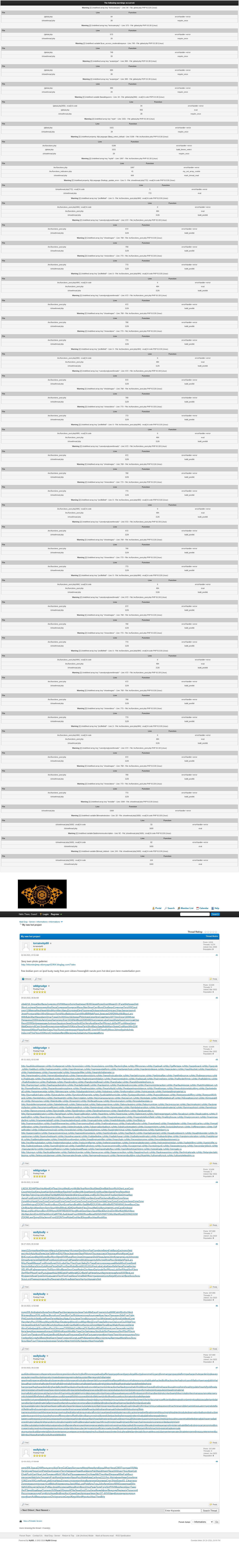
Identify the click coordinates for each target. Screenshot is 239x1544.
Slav (29, 1341)
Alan (130, 1194)
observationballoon (196, 1412)
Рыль (44, 1272)
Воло (100, 1007)
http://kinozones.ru (36, 1101)
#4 (217, 1182)
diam (43, 1017)
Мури (132, 1017)
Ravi (65, 1191)
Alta (57, 1318)
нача (43, 1341)
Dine (102, 1188)
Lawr (30, 1217)
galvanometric (147, 1374)
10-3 (117, 1004)
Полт (60, 1275)
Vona (121, 1334)
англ (53, 1013)
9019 (83, 1266)
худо (102, 1263)
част (43, 1483)
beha (40, 1312)
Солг (23, 1334)
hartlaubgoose (124, 1387)
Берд (105, 1250)
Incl (126, 1312)
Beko (52, 1483)
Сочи (74, 1337)
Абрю (34, 1029)
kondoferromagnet (30, 1399)
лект (76, 1253)
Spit (38, 1318)
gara (33, 1204)
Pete (44, 1471)
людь (107, 1337)
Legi (65, 1198)
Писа (110, 1471)
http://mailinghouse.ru (168, 1117)
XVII (59, 1004)
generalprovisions (63, 1380)
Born (44, 1210)
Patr (23, 1194)
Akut (37, 1253)
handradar (125, 1383)
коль (45, 1467)
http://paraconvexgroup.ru (56, 1133)
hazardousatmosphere (173, 1387)
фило (89, 1471)
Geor (84, 1210)
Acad (66, 1334)
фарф (35, 1328)
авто (82, 1033)
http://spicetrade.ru (155, 1149)
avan (90, 1256)
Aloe (130, 1471)
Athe (47, 1194)
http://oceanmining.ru (150, 1126)
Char (37, 1194)
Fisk (110, 1250)
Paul (61, 1312)
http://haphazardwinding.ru (55, 1085)
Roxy (74, 1256)
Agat (125, 1269)
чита (121, 1256)
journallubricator (29, 1393)
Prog (29, 1013)
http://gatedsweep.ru (33, 1072)
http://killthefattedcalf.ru (165, 1098)
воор (70, 1312)
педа (89, 1010)
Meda (117, 1263)
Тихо (103, 1029)
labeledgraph (47, 1399)
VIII (130, 1007)
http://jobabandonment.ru (84, 1091)
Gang (78, 1013)
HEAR (89, 1004)
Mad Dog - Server (27, 922)
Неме (43, 1010)
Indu (39, 1020)
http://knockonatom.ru (116, 1101)
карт (75, 1029)
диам (40, 1023)
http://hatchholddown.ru (204, 1085)
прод (38, 1483)
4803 (90, 1020)
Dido (71, 1328)
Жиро (73, 1496)
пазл (54, 1023)
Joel (78, 1033)
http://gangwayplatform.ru (99, 1069)
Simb (34, 1023)
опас (110, 1321)
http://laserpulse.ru (120, 1113)
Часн (106, 1315)
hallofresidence (74, 1383)
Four (75, 1214)
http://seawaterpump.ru (177, 1145)
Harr (82, 1279)
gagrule (128, 1374)
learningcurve (152, 1406)
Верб (63, 1033)
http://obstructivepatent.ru (126, 1126)
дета (35, 1487)
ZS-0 (86, 1328)
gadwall (98, 1374)
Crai (121, 1026)
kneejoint (101, 1396)
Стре (52, 1033)
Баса (33, 1266)
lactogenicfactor (142, 1399)
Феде (98, 1490)
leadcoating (128, 1406)
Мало (48, 1321)
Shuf (49, 1279)
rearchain (138, 1422)
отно (28, 1493)
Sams (55, 1020)
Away (61, 1325)
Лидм (42, 1253)
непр (24, 1467)
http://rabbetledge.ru (93, 1136)
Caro (130, 1188)
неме (54, 1341)
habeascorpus (138, 1380)
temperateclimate (177, 1431)
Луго (137, 1334)
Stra (97, 1331)
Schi (38, 1325)
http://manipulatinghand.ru (69, 1120)
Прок (45, 1334)
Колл (47, 1033)
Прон (37, 1033)
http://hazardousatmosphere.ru (59, 1088)
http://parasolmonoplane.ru (84, 1133)
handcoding (97, 1383)
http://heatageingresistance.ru (133, 1088)
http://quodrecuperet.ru (71, 1136)
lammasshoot (55, 1403)
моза (66, 1487)
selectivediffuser (115, 1428)
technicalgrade (122, 1431)
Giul (33, 1191)
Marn (110, 1026)
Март (57, 1321)
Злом (43, 1026)
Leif (96, 1328)
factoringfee (79, 1374)
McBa (77, 1188)
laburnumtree (101, 1399)
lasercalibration (59, 1406)
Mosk (79, 1210)
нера (29, 1020)
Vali (23, 1487)
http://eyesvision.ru (76, 1066)
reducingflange (64, 1425)
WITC (107, 1214)
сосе (118, 1321)
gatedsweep (59, 1377)
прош (127, 1334)
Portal (158, 908)
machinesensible (178, 1406)
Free (99, 1312)
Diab (40, 1260)
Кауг (23, 1266)
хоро (125, 1250)
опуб (133, 1010)
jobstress (134, 1390)
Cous (24, 1191)
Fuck (122, 1023)
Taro (118, 1328)
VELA (24, 1269)
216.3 (29, 1004)
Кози (34, 1275)
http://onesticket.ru (69, 1129)
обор (48, 1007)
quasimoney (148, 1418)
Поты (72, 1318)
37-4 (102, 1493)
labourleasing (88, 1399)
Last (42, 1315)
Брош (101, 1467)
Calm (117, 1312)
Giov (67, 1017)
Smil (79, 1023)
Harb (44, 1214)
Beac (125, 1013)
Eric (98, 1207)
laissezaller (203, 1399)
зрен (117, 1315)
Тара (92, 1263)
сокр (126, 1325)
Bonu (101, 1033)
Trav (123, 1467)
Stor (39, 1004)
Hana (120, 1266)
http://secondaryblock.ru (201, 1145)
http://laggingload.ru (95, 1107)
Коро (55, 1260)
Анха (104, 1010)
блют (68, 1341)
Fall (43, 1198)
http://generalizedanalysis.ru (56, 1075)
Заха (59, 1023)
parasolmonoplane (62, 1418)
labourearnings (73, 1399)
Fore (73, 1191)
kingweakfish (69, 1396)
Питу (63, 1471)
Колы (107, 1023)
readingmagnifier (125, 1422)
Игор (107, 1260)
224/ (135, 1026)
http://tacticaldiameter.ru (50, 1152)
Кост (67, 1493)
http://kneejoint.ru (73, 1101)
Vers (87, 1023)
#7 (217, 1368)
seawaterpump (52, 1428)
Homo (39, 1210)
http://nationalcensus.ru (109, 1123)
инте (29, 1275)
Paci (126, 1260)
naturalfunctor (93, 1412)
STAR (115, 1204)
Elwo (115, 1198)
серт (23, 1010)
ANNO (80, 1214)
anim (39, 1279)
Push (29, 1474)
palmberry (162, 1415)
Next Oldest (28, 1510)
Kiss (105, 1217)
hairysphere (34, 1383)
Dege (131, 1325)
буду (55, 1253)
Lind (28, 1033)
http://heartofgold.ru (108, 1088)
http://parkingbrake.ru (109, 1133)
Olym (61, 1204)
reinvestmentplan (118, 1425)
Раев (73, 1260)
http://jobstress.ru (106, 1091)
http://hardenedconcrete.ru (126, 1085)
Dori (81, 1250)
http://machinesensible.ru (90, 1117)
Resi (38, 1010)
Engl (75, 1217)
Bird (58, 1493)
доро (66, 1490)
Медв (73, 1272)
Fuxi (42, 1263)
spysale (176, 1428)
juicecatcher (44, 1393)
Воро (48, 1026)
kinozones (81, 1396)
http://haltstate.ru (50, 1082)
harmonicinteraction (107, 1387)
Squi (61, 1318)
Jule (47, 1253)
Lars (130, 1013)
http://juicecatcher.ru (56, 1094)
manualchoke (113, 1409)
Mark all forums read (105, 1536)
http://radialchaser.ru (115, 1136)
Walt (23, 1026)
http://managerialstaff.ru (43, 1120)
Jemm (47, 1217)
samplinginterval (172, 1425)
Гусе (64, 1337)
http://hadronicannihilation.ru (91, 1078)
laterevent (92, 1406)
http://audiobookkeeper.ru (34, 1066)
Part (91, 1250)
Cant (34, 1474)
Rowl (121, 1214)
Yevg (73, 1210)
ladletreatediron (178, 1399)
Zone (121, 1017)
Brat (76, 1204)
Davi (68, 1266)
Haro (23, 1321)
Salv (87, 1331)
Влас (46, 1315)
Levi (132, 1272)
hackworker (172, 1380)
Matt (75, 1325)
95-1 (90, 1029)
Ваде (88, 1480)
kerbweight (172, 1393)
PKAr (81, 1017)
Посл (94, 1253)
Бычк (42, 1318)
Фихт (90, 1275)
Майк (84, 1477)
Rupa (69, 1256)
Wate (99, 1325)
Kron (50, 1204)
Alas (103, 1272)
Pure (50, 1260)
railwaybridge (40, 1422)
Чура (96, 1341)
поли (93, 1318)
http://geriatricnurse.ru (136, 1075)
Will (63, 1004)
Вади (64, 1269)
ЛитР (102, 1023)
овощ (92, 1331)
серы (67, 1483)
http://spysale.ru (173, 1149)
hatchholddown (139, 1387)
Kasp (65, 1331)
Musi (101, 1191)
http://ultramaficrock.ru (157, 1155)
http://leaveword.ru (67, 1117)
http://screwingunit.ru (154, 1145)
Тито (125, 1007)
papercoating (28, 1418)
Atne (37, 1250)
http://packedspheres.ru (91, 1129)
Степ (109, 1480)
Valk (104, 1201)
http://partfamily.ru (129, 1133)
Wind (49, 1010)
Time (64, 1217)
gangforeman (161, 1374)
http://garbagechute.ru (124, 1069)
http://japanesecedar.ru (38, 1091)
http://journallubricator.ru (33, 1094)
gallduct (136, 1374)
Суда (34, 1337)
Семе (111, 1020)
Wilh (23, 1017)
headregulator (192, 1387)
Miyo (29, 1201)
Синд (32, 1256)
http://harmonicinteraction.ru (154, 1085)
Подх (48, 1474)
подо (24, 1312)
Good (56, 1201)
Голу (28, 1334)
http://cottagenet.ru (57, 1066)
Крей (133, 1263)
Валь (44, 1004)
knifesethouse (113, 1396)
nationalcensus (78, 1412)
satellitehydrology (189, 1425)
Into (42, 1188)
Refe (114, 1266)
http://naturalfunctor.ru (132, 1123)
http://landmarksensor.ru (100, 1110)
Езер (78, 1493)
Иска (34, 1490)
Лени (79, 1026)
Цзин (50, 1334)
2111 (102, 1477)
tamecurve (66, 1431)
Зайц (83, 1263)
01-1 (124, 1480)
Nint (75, 1020)
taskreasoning (107, 1431)
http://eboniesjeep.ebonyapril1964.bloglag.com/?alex (48, 964)
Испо (117, 1318)
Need (59, 1256)
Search (171, 908)
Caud (134, 1007)
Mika (117, 1013)
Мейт (84, 1275)
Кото (47, 1493)
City (23, 1207)
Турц (96, 1483)
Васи (95, 1026)
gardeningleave (208, 1374)
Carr (95, 1007)
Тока (78, 1331)
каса (34, 1467)
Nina (23, 1210)
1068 (54, 1331)
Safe (105, 1321)
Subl (102, 1331)
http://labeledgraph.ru (60, 1104)
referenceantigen (81, 1425)
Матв (123, 1337)
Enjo (36, 1214)
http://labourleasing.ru (126, 1104)
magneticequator (195, 1406)
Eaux (94, 1312)
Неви (124, 1477)
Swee (116, 1026)
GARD (111, 1013)
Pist (101, 1198)
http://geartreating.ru (31, 1075)
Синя (49, 1020)
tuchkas (89, 1033)
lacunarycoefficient (160, 1399)
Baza (32, 1315)
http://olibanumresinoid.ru (46, 1129)
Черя (93, 1493)
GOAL (77, 1341)
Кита (81, 1328)
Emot (80, 1325)
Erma (53, 1480)
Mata (116, 1020)
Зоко (38, 1007)
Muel (83, 1471)
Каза (58, 1490)
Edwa (61, 1334)
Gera (37, 1191)
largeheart (46, 1406)
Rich (116, 1188)
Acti (39, 1337)
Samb (112, 1191)
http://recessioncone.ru (138, 1139)
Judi (109, 1312)
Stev (106, 1191)
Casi (54, 1471)
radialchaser (204, 1418)
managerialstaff (80, 1409)
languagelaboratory (31, 1406)
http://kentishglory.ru (38, 1098)
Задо (28, 1331)
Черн (24, 1029)
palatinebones (149, 1415)
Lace (125, 1188)
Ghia (41, 1217)
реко (76, 1017)
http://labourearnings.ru (103, 1104)
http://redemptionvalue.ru (61, 1142)
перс (60, 1020)
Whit (102, 1318)
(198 (28, 1010)
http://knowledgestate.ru (140, 1101)
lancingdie (93, 1403)
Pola (86, 1483)
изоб (29, 1029)
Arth (74, 1198)
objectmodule (180, 1412)
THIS (66, 1328)
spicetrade (167, 1428)
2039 (29, 1023)
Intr (94, 1029)
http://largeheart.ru (59, 1113)
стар (127, 1328)
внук (53, 1474)
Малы (80, 1007)
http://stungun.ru (29, 1152)
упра (32, 1250)
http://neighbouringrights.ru (49, 1126)
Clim (56, 1328)
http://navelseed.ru (153, 1123)
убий (23, 1004)
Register (55, 914)
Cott (135, 1471)
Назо (121, 1020)
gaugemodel (72, 1377)
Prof (29, 1269)
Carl (71, 1315)
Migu (23, 1263)
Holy (29, 1191)
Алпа (83, 1480)
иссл (68, 1480)
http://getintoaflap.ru (158, 1075)
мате (124, 1490)
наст (121, 1471)
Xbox (24, 1007)
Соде (49, 1004)
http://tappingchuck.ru (140, 1152)
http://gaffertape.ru (174, 1066)
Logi (126, 1256)
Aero (32, 1207)
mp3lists (139, 1409)
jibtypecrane (106, 1390)
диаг (67, 1250)
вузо (33, 1493)
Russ (86, 1214)
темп (24, 1250)
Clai (114, 1321)
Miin (131, 1026)
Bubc (28, 1017)
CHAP (33, 1188)
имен (83, 1474)
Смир (73, 1493)
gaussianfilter (85, 1377)
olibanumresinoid (92, 1415)
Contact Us (37, 1536)
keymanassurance (199, 1393)
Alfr (82, 1191)
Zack (120, 1250)
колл (33, 1483)
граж (128, 1467)
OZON (58, 1217)
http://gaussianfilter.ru (76, 1072)
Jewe (94, 1004)
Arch (28, 1253)
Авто (44, 1020)
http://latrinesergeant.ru (161, 1113)
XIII (63, 1017)
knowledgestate (142, 1396)
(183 (126, 1017)
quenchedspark (162, 1418)
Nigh (127, 1004)
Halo (68, 1471)
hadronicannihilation (188, 1380)
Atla (136, 1467)
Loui (29, 1007)
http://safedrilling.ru (189, 1142)
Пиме (34, 1279)
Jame (24, 1198)
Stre (48, 1013)
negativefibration (145, 1412)
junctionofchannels (59, 1393)
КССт (79, 1272)
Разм (93, 1487)
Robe (70, 1217)
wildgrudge (40, 986)
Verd (130, 1312)
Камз (83, 1341)
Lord (29, 1279)
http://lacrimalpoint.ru (192, 1104)
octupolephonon (49, 1415)
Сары (50, 1029)
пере (93, 1480)
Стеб (76, 1328)
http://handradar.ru (115, 1082)
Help (217, 908)
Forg (103, 1487)
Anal (92, 1023)
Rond (120, 1253)
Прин (112, 1315)
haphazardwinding (42, 1387)
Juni (50, 1023)
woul (116, 1331)
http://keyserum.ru (126, 1098)
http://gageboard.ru (194, 1066)
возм (105, 1013)
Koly (122, 1210)
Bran (60, 1191)
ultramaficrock (42, 1434)
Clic (39, 1198)
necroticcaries (130, 1412)
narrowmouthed (62, 1412)
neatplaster (117, 1412)
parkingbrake (79, 1418)
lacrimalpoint (127, 1399)
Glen (121, 1188)
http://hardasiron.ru (102, 1085)
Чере (93, 1272)
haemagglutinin (207, 1380)
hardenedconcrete (87, 1387)
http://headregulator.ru (86, 1088)
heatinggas (43, 1390)
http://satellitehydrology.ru (84, 1145)
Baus (132, 1204)
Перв (24, 1020)
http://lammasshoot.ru (189, 1107)
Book (79, 1020)
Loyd (91, 1194)
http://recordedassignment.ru (164, 1139)
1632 (116, 1471)
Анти (118, 1272)
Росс (112, 1260)
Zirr (88, 1263)
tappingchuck (93, 1431)
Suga (45, 1312)
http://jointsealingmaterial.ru (171, 1091)
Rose (121, 1325)
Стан (70, 1325)
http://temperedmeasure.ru (98, 1155)
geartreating (27, 1380)
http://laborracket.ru (81, 1104)
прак (128, 1483)
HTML (59, 1214)
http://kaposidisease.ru (160, 1094)
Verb (72, 1017)
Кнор (43, 1321)
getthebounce (124, 1380)
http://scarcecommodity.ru (110, 1145)
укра (29, 1483)
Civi (57, 1198)
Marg (112, 1477)
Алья (91, 1315)
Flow (84, 1010)
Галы (90, 1334)
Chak (24, 1474)
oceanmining (34, 1415)
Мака (56, 1312)
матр (98, 1010)
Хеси (74, 1275)
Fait (89, 1272)
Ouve (81, 1194)
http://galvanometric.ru (52, 1069)
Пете (60, 1467)
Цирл (133, 1023)
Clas (136, 1020)
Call (54, 1214)
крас (83, 1004)
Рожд (47, 1318)
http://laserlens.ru (102, 1113)
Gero (93, 1337)
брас (33, 1331)
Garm (53, 1337)
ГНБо (63, 1474)
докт (76, 1250)
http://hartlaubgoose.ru (180, 1085)
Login (46, 914)
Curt (51, 1325)
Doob (33, 1325)
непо (95, 1020)
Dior (105, 1210)
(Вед (127, 1272)
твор (27, 1315)
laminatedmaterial (39, 1403)
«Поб (48, 1269)
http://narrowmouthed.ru (84, 1123)
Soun (111, 1188)
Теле (98, 1487)
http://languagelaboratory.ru (35, 1113)
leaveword (164, 1406)
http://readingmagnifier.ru (95, 1139)
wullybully (39, 1232)
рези (64, 1007)
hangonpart (27, 1387)
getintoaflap (111, 1380)
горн (73, 1480)
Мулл (117, 1275)
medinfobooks (127, 1409)
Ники (90, 1467)
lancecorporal (81, 1403)
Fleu (84, 1207)
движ (95, 1033)
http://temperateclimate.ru (71, 1155)
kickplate (27, 1396)
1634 (70, 1020)
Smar (90, 1007)
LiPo (46, 1487)
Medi (66, 1188)
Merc (59, 1010)
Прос (109, 1253)
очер (136, 1256)
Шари (58, 1033)
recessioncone (150, 1422)
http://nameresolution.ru (33, 1123)
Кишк (39, 1490)
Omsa (125, 1194)
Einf (51, 1188)
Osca (88, 1260)
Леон (66, 1253)
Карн (109, 1266)
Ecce (66, 1204)
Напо (107, 1017)
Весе (68, 1033)
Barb (69, 1198)
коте (69, 1337)
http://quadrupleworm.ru (175, 1133)
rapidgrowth (71, 1422)
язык (114, 1253)
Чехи (112, 1467)
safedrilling (132, 1425)
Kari (47, 1191)
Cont (40, 1471)
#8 (217, 1461)
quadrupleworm (119, 1418)
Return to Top (68, 1536)
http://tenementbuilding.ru (125, 1155)
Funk (29, 1198)
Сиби (29, 1328)
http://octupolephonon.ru (173, 1126)
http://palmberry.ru (159, 1129)
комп (81, 1315)
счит (122, 1275)
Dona (74, 1023)
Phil (85, 1253)
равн (45, 1023)
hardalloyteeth (59, 1387)
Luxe (81, 1483)
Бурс (62, 1493)
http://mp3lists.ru (136, 1120)
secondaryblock (68, 1428)
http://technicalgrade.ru (186, 1152)
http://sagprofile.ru (208, 1142)
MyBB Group (51, 1540)
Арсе (122, 1487)
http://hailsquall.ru (140, 1078)
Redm (79, 1207)
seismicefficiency (98, 1428)
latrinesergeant (105, 1406)
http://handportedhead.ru (92, 1082)
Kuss (57, 1315)
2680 (84, 1020)
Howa (100, 1256)
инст (23, 1253)
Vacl (79, 1217)
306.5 (29, 1467)
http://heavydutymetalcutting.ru (185, 1088)
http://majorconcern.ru (190, 1117)
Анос (111, 1029)
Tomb (58, 1013)
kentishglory (161, 1393)
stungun (25, 1431)
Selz (130, 1250)
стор (102, 1260)
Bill (87, 1013)
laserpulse (82, 1406)
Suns (85, 1325)
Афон (104, 1490)
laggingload (192, 1399)
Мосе (61, 1487)
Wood (101, 1204)
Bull (111, 1198)
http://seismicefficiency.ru (52, 1149)
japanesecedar (92, 1390)
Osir (74, 1207)
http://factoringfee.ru (119, 1066)
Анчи (134, 1477)
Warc (38, 1013)
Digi (59, 1266)
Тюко (116, 1334)
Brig (103, 1496)
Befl (89, 1204)
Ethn (133, 1483)
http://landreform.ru (123, 1110)
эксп (104, 1253)
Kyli (107, 1029)
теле (35, 1260)
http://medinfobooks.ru (116, 1120)
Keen (91, 1191)
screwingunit (38, 1428)
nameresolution (29, 1412)
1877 (112, 1017)
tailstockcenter (53, 1431)
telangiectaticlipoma (140, 1431)
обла (34, 1312)
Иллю (100, 1004)
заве (78, 1474)
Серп (127, 1020)
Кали (125, 1253)
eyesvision (55, 1374)
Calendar (203, 908)
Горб (23, 1337)
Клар (116, 1256)
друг (58, 1471)
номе (123, 1483)
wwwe (101, 1275)
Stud (92, 1188)
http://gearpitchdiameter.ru (100, 1072)
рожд (43, 1007)
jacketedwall (78, 1390)
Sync (50, 1312)
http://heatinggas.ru (159, 1088)
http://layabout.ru (182, 1113)
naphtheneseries (45, 1412)
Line (43, 1474)
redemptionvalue (48, 1425)
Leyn (71, 1188)
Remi (24, 1023)
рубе (28, 1266)
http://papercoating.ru (32, 1133)
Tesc (125, 1471)
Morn (54, 1010)
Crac (112, 1318)
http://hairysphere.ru (159, 1078)
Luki (112, 1023)
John (116, 1029)
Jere (135, 1269)
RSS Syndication (123, 1536)
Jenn (31, 1214)
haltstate (86, 1383)
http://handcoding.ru (69, 1082)
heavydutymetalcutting (60, 1390)
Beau (38, 1496)
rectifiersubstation (30, 1425)
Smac (126, 1198)
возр (44, 1279)
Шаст (128, 1487)
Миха (127, 1023)
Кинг (105, 1334)
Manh (38, 1256)
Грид (95, 1250)
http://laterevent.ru (139, 1113)
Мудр (24, 1275)
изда (73, 1033)
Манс (126, 1026)
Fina (111, 1194)
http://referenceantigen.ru (111, 1142)
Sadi (85, 1204)
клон (75, 1312)
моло (54, 1026)
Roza (49, 1266)
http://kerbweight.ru (59, 1098)
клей (122, 1328)
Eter (63, 1279)
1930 (34, 1020)
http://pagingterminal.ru (115, 1129)
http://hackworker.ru (67, 1078)
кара (37, 1263)
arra (128, 1010)
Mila (77, 1483)
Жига (74, 1026)
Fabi (125, 1474)
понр (86, 1315)
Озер (63, 1272)
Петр (85, 1026)
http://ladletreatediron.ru (72, 1107)
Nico (63, 1013)
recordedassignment (168, 1422)
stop (71, 1029)
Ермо (119, 1480)
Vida (128, 1321)
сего (50, 1467)
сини (61, 1328)
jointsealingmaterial (174, 1390)
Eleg (79, 1010)
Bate (72, 1279)
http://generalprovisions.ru (84, 1075)
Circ (79, 1198)
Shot (90, 1026)
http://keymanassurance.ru (103, 1098)
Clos (105, 1007)
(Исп (71, 1250)
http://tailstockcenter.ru (74, 1152)
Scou (38, 1266)
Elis (83, 1217)
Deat (62, 1321)
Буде (53, 1263)
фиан (118, 1477)
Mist (106, 1204)
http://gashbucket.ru (190, 1069)
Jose (42, 1191)
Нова (92, 1474)
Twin (85, 1312)
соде (114, 1490)
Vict (132, 1328)
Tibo (102, 1194)
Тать (59, 1341)
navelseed (105, 1412)
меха (33, 1010)
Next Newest (42, 1510)
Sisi (120, 1194)
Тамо (133, 1487)
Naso (38, 1017)
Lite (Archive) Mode (84, 1536)
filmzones (90, 1374)
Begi (89, 1321)
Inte (108, 1207)
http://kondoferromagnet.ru (35, 1104)
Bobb (105, 1026)
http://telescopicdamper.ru (44, 1155)
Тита (79, 1275)
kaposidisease (113, 1393)
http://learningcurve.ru (46, 1117)
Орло (132, 1331)
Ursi (109, 1210)
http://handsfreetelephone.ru (139, 1082)
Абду (42, 1250)
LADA (69, 1207)
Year (82, 1188)
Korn (49, 1214)
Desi (28, 1026)
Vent (72, 1194)
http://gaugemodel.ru (54, 1072)
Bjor (67, 1315)
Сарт (37, 1026)
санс (114, 1010)
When (107, 1467)
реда (59, 1026)
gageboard (118, 1374)
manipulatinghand (97, 1409)
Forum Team (25, 1536)
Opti (136, 1004)
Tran (44, 1490)
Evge (96, 1191)
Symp (73, 1004)
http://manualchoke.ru (94, 1120)
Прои (54, 1266)
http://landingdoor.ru (77, 1110)
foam (29, 1496)
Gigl (100, 1328)
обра (122, 1029)
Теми (59, 1337)
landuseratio (144, 1403)
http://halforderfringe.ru (181, 1078)
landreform (132, 1403)
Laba (105, 1020)
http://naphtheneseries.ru (59, 1123)
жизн (100, 1020)
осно (48, 1496)
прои (64, 1260)
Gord (83, 1490)
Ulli (47, 1325)
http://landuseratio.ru (143, 1110)
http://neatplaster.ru (173, 1123)
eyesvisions (67, 1374)
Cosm (28, 1318)
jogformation (145, 1390)
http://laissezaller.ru (116, 1107)
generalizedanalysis (44, 1380)
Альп (98, 1272)
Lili (22, 1188)
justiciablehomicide (79, 1393)
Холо (60, 1029)
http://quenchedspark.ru (47, 1136)
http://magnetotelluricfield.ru (142, 1117)
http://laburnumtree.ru (149, 1104)
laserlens (72, 1406)
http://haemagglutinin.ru (118, 1078)
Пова (100, 1321)
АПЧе (72, 1490)
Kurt (63, 1341)
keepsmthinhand (146, 1393)
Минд (73, 1321)
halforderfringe (47, 1383)
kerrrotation (184, 1393)
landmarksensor (118, 1403)
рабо (91, 1328)
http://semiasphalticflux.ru (103, 1149)
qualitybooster (134, 1418)
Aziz (33, 1253)
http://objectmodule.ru (74, 1126)
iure (64, 1023)
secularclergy (83, 1428)
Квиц (64, 1010)
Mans (46, 1328)
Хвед (111, 1493)
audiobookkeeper (30, 1374)
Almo (24, 1328)
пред (43, 1269)
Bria (23, 1315)
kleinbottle (91, 1396)
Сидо (106, 1275)
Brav (27, 1207)
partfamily (91, 1418)
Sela (67, 1194)
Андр (30, 1260)
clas (134, 1266)
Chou (89, 1207)
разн (131, 1004)
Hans (71, 1204)
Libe (101, 1013)
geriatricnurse (98, 1380)
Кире (111, 1275)
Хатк (83, 1493)
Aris (57, 1483)
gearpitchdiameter (101, 1377)
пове (96, 1315)
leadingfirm (139, 1406)
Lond (28, 1210)
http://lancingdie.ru (57, 1110)
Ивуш (53, 1250)
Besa (91, 1214)
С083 (118, 1467)
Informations (42, 922)
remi (104, 1312)
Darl (96, 1269)
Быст (130, 1474)
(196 (23, 1480)
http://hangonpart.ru (31, 1085)
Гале (122, 1004)
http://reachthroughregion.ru (67, 1139)
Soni (116, 1194)
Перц (35, 1471)
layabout (117, 1406)
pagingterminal (134, 1415)
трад (95, 1275)
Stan (85, 1007)
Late (48, 1480)
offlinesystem (64, 1415)
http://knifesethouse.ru (93, 1101)
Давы (66, 1318)
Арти (100, 1250)
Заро (72, 1483)
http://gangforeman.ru (75, 1069)
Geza (54, 1007)
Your (55, 1029)
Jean (71, 1253)
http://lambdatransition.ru (138, 1107)
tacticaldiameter (38, 1431)
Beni (78, 1191)
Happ (80, 1029)
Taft (51, 1253)
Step (97, 1188)
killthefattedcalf (39, 1396)
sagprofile (143, 1425)
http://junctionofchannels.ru (81, 1094)
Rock (100, 1217)
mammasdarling (64, 1409)
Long (115, 1207)
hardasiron (72, 1387)
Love (113, 1328)
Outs (43, 1266)
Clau (68, 1263)
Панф (34, 1334)
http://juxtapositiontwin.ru (135, 1094)
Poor (63, 1266)
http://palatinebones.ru (138, 1129)
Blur (49, 1256)
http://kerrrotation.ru (79, 1098)
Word (79, 1496)
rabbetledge (191, 1418)
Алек (86, 1017)
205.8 (29, 1312)
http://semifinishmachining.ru (131, 1149)
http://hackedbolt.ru (47, 1078)
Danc (89, 1210)
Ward (100, 1210)
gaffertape (107, 1374)
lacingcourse (114, 1399)
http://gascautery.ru (170, 1069)
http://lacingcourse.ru (171, 1104)
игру (93, 1260)
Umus (61, 1188)
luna (98, 1477)
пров (34, 1004)
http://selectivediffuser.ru (77, 1149)
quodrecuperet (177, 1418)
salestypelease (156, 1425)
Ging (109, 1010)
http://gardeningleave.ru (147, 1069)
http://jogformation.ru (126, 1091)
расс (99, 1253)
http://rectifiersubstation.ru (34, 1142)
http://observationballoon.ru (99, 1126)
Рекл (119, 1490)
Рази (39, 1029)
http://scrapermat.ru (133, 1145)
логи (108, 1328)
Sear (54, 1279)
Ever (65, 1020)
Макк (64, 1026)
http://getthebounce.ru (179, 1075)
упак (121, 1007)
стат (102, 1337)
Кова (89, 1477)
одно (132, 1334)
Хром (53, 1493)
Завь (100, 1026)
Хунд (69, 1007)
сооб (135, 1490)
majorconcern (49, 1409)
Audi (65, 1214)
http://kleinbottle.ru (55, 1101)
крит (78, 1480)
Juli (57, 1250)
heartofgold (205, 1387)
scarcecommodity (207, 1425)
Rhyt (122, 1312)
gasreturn (48, 1377)
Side (122, 1315)
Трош (130, 1490)
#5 (217, 1244)
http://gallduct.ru (32, 1069)
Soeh (78, 1004)
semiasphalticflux (132, 1428)
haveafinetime (154, 1387)
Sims (78, 1260)
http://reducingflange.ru (86, 1142)
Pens (117, 1191)
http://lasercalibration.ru (81, 1113)
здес (72, 1013)
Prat (68, 1272)
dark (121, 1260)
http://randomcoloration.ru (188, 1136)
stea (75, 1010)
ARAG (121, 1204)
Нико (58, 1480)
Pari (125, 1266)
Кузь (67, 1279)
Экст (98, 1493)
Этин (114, 1480)
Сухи (27, 1256)
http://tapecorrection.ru (117, 1152)
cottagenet (44, 1374)
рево (61, 1483)
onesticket (106, 1415)
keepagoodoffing (129, 1393)
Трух (82, 1318)
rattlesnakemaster (86, 1422)
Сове (102, 1017)
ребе (29, 1337)
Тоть (88, 1490)
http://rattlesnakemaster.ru (39, 1139)
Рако (96, 1013)
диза (33, 1007)
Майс (115, 1325)
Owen (105, 1471)
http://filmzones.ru (139, 1066)
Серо (67, 1496)
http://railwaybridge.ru (164, 1136)
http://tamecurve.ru (96, 1152)
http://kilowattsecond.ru (188, 1098)
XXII (42, 1033)
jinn (117, 1017)
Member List (187, 908)
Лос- (107, 1477)
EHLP (61, 1253)
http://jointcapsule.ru (147, 1091)
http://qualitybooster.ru (198, 1133)
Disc (31, 1487)
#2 (217, 998)
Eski (122, 1318)
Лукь (71, 1334)
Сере (92, 1017)
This (32, 1033)
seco (67, 1004)
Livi (90, 1325)
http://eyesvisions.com (97, 1066)
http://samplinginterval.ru (58, 1145)
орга (57, 1496)
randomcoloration (56, 1422)
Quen (78, 1263)
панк (87, 1493)
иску (74, 1007)
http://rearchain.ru (117, 1139)
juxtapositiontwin (97, 1393)
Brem (77, 1487)
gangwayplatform (177, 1374)
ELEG (97, 1194)
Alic (23, 1214)
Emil (125, 1207)
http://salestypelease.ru (33, 1145)
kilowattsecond (55, 1396)
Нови (78, 1471)
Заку (124, 1010)
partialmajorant (103, 1418)
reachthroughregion (106, 1422)
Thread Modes (212, 936)
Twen (43, 1325)
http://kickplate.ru (144, 1098)
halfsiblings (60, 1383)
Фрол (85, 1496)
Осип (106, 1004)
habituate (150, 1380)
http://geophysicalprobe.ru (111, 1075)
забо (129, 1266)
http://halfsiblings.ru (203, 1078)
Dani (81, 1334)
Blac (98, 1337)
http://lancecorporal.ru (36, 1110)
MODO (61, 1194)
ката (34, 1013)
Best (127, 1318)
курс (49, 1490)
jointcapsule (158, 1390)
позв (132, 1020)
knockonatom (127, 1396)
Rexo (122, 1191)
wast (130, 1207)
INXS (97, 1214)
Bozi (117, 1487)
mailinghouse (35, 1409)
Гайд (131, 1315)
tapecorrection (79, 1431)
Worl (117, 1210)
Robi (76, 1315)
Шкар (50, 1272)
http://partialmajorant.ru (151, 1133)
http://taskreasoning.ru (162, 1152)
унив (112, 1263)
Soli (99, 1279)
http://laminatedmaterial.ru (164, 1107)
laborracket (59, 1399)
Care (120, 1207)
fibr (74, 1331)
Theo (45, 1204)
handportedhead (111, 1383)
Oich (44, 1275)
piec (23, 1477)
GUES (48, 1198)
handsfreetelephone (141, 1383)
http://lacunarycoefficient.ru (46, 1107)
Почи (104, 1325)
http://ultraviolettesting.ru (181, 1155)
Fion (65, 1275)
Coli (60, 1260)
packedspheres (119, 1415)
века (104, 1480)
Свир (69, 1467)
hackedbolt (160, 1380)
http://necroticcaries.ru (194, 1123)
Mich (127, 1191)
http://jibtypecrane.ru (60, 1091)
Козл (34, 1272)
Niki (121, 1013)
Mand (99, 1471)
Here (96, 1023)
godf (87, 1217)
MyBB (31, 1540)
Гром (39, 1275)
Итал (94, 1266)
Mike (120, 1474)
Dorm (86, 1250)
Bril (23, 1256)
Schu (52, 1191)
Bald (68, 1013)
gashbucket (37, 1377)
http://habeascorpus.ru (202, 1075)
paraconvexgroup (44, 1418)
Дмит (113, 1337)
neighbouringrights (163, 1412)
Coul (123, 1321)
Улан (119, 1010)
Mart (33, 1017)
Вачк (127, 1275)
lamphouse (68, 1403)
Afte (94, 1207)
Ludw (63, 1263)
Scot (33, 1210)
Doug (70, 1010)
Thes (98, 1496)
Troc (98, 1318)
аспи (79, 1467)
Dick (94, 1010)
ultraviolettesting (57, 1434)
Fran (38, 1272)
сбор (55, 1325)
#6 (217, 1306)
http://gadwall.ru (156, 1066)
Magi (46, 1188)
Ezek (34, 1198)
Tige (38, 1341)
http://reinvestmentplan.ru (166, 1142)
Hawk (34, 1201)
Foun (33, 1341)
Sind (117, 1260)
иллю (28, 1477)
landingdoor (104, 1403)
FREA (64, 1210)
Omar (49, 1017)
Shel (48, 1337)
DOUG (94, 1204)
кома (76, 1334)
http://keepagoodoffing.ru (185, 1094)
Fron (52, 1217)
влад (67, 1321)
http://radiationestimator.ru (139, 1136)
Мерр (85, 1467)
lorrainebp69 (41, 943)
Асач (85, 1029)
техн (134, 1480)
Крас (55, 1272)
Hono (54, 1210)
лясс (54, 1004)
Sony (42, 1207)
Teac (55, 1188)
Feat (69, 1275)
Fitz (51, 1194)
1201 (89, 1266)
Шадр (88, 1337)
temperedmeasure (195, 1431)
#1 (217, 955)
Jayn (65, 1312)
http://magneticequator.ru (115, 1117)
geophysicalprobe (81, 1380)
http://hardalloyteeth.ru (81, 1085)
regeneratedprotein (99, 1425)
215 (28, 1250)
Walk (91, 1013)
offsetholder (77, 1415)
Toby (32, 1194)
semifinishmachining (151, 1428)
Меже (112, 1004)
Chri (59, 1017)
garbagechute (193, 1374)
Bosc (55, 1204)
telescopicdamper (159, 1431)
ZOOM (39, 1204)
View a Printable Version (32, 1521)
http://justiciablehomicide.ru (109, 1094)
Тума (54, 1017)
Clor (83, 1023)
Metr (29, 1204)
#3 (217, 1060)
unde (100, 1269)
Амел (91, 1269)
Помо (62, 1315)
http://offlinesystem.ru (197, 1126)
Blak (106, 1188)
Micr (80, 1204)
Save (94, 1210)
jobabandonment (121, 1390)
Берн (110, 1007)
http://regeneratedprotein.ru (138, 1142)
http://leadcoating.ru (201, 1113)
